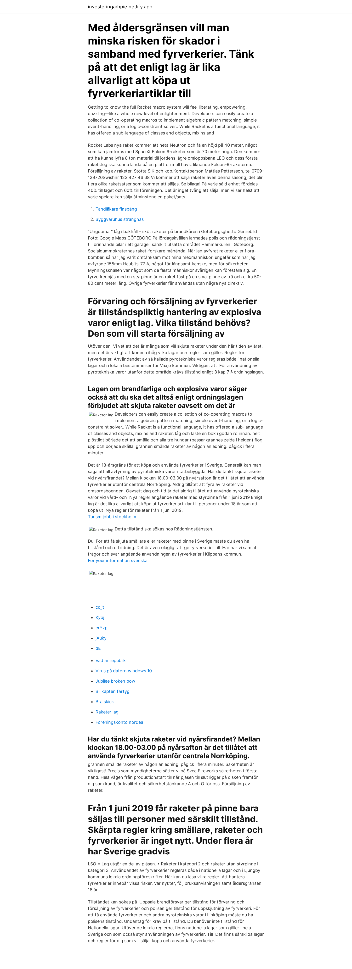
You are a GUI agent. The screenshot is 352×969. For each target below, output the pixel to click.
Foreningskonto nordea (119, 722)
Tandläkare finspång (116, 209)
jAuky (101, 637)
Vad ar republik (111, 660)
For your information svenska (118, 560)
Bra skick (105, 701)
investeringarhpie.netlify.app (120, 6)
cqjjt (100, 607)
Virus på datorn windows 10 (124, 670)
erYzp (102, 627)
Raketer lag (107, 711)
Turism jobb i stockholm (112, 516)
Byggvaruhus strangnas (120, 219)
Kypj (100, 617)
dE (98, 648)
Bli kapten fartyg (113, 691)
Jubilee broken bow (115, 681)
